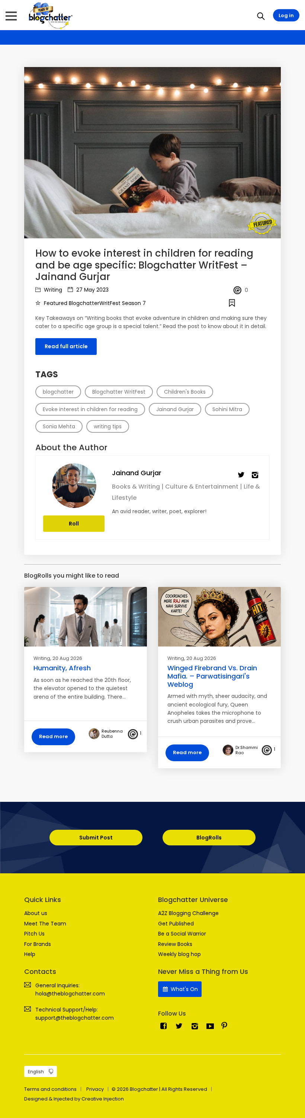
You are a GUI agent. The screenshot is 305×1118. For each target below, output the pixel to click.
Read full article (66, 346)
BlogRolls (209, 837)
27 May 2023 (92, 289)
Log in (286, 15)
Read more (53, 736)
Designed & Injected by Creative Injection (74, 1098)
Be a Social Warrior (182, 933)
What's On (183, 989)
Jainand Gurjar (136, 472)
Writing (52, 289)
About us (35, 913)
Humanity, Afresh (62, 668)
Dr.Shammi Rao (246, 750)
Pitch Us (34, 933)
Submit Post (96, 837)
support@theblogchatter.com (74, 1018)
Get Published (176, 923)
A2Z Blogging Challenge (188, 913)
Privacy (95, 1089)
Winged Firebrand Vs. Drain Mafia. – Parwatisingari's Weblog (212, 676)
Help (29, 954)
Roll (74, 523)
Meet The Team (45, 923)
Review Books (175, 944)
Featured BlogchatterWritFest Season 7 (94, 303)
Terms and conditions (50, 1089)
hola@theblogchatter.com (70, 993)
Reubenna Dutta (112, 733)
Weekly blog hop (179, 954)
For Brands (37, 944)
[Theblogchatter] (49, 15)
